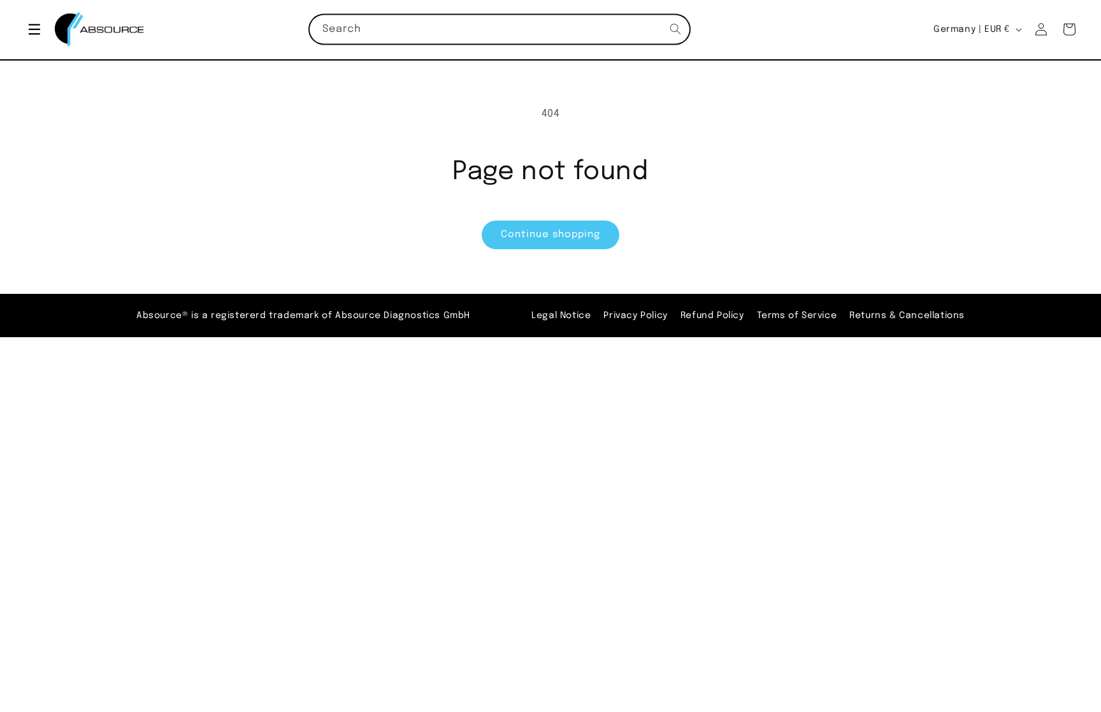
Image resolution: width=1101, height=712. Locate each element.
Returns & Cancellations (907, 315)
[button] (34, 29)
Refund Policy (712, 315)
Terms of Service (797, 315)
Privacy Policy (635, 315)
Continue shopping (550, 234)
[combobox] (499, 29)
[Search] (675, 29)
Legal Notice (561, 315)
